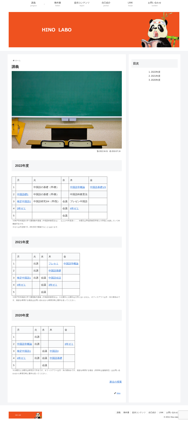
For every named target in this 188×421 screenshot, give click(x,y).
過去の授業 (115, 381)
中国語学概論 (77, 187)
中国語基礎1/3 (98, 187)
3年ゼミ (21, 208)
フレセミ (53, 263)
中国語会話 (55, 277)
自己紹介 (152, 412)
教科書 (126, 412)
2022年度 (155, 72)
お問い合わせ (172, 412)
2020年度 (155, 80)
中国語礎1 (22, 194)
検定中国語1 (24, 201)
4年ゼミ (74, 208)
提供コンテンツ (139, 412)
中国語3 (54, 351)
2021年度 (155, 76)
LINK (161, 412)
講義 (119, 412)
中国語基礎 (55, 270)
